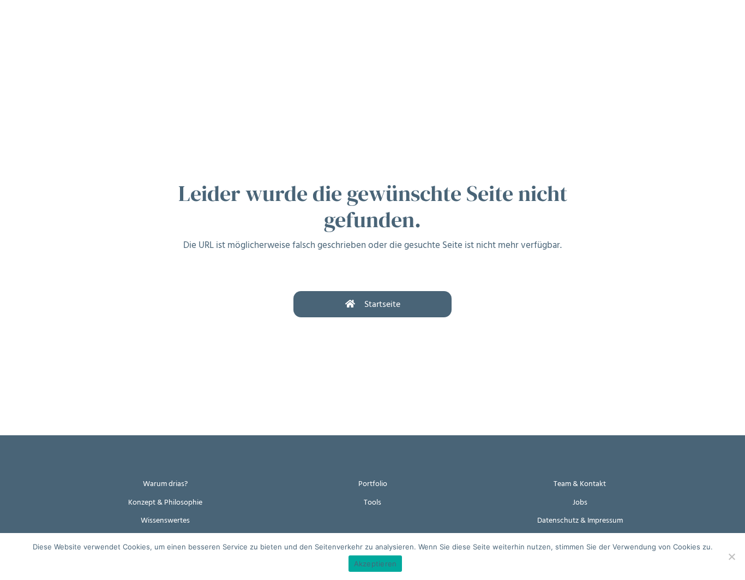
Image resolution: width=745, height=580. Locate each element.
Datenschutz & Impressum (580, 520)
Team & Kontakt (580, 483)
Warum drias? (165, 483)
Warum (58, 31)
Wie (103, 31)
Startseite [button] (382, 304)
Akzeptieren (375, 563)
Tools (372, 502)
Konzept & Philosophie (165, 502)
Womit (146, 31)
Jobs (580, 502)
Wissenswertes (165, 520)
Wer (191, 31)
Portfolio (372, 483)
